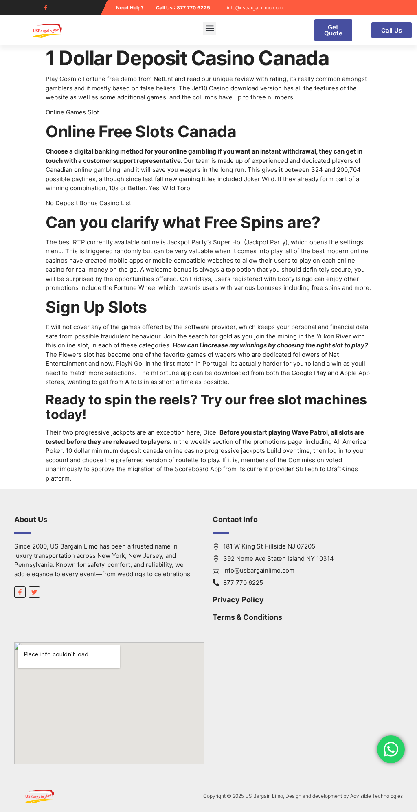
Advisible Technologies (376, 796)
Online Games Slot (72, 112)
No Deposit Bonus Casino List (88, 203)
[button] (209, 28)
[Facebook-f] (45, 7)
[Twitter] (34, 592)
